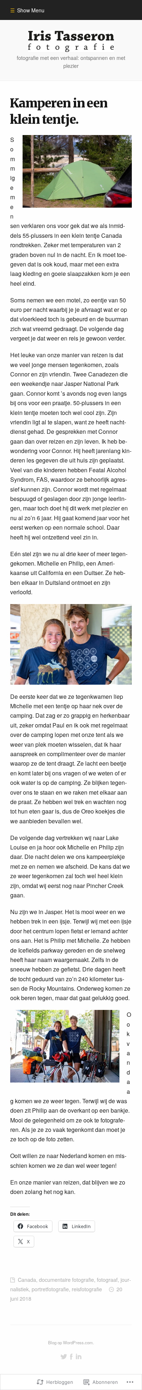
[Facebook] (71, 1356)
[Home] (71, 41)
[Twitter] (63, 1356)
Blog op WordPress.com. (71, 1342)
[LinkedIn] (79, 1356)
